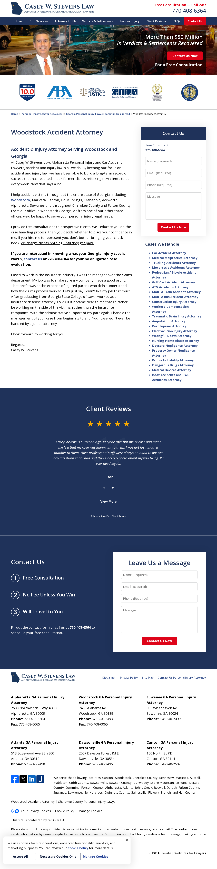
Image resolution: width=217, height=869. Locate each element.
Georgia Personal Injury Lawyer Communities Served (98, 114)
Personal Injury (130, 21)
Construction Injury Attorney (174, 302)
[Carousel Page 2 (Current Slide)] (112, 487)
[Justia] (40, 779)
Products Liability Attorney (173, 360)
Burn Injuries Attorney (169, 326)
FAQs (176, 21)
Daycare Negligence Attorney (175, 346)
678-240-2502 (170, 764)
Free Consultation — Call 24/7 (180, 5)
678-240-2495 (102, 764)
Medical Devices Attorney (171, 370)
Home (19, 21)
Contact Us (195, 21)
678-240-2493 (102, 719)
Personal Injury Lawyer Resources (42, 114)
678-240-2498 (34, 764)
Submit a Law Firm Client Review (108, 516)
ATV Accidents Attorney (170, 287)
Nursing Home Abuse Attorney (175, 341)
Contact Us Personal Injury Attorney (182, 677)
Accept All (20, 856)
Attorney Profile (65, 21)
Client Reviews (156, 21)
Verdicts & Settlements (97, 21)
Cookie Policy (64, 811)
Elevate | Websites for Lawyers (177, 853)
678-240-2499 (170, 719)
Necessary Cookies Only (58, 856)
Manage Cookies (90, 811)
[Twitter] (23, 779)
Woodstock (20, 200)
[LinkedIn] (32, 779)
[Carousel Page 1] (104, 487)
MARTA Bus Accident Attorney (175, 297)
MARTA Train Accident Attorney (176, 292)
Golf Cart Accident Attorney (173, 282)
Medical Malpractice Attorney (174, 258)
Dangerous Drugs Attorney (173, 365)
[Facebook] (15, 779)
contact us (33, 259)
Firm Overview (38, 21)
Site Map (148, 677)
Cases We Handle (162, 244)
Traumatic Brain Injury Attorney (176, 316)
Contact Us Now (185, 56)
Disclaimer (109, 677)
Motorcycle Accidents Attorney (176, 267)
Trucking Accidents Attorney (174, 263)
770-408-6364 (189, 10)
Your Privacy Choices (36, 811)
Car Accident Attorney (169, 253)
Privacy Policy (129, 677)
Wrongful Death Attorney (171, 336)
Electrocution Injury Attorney (174, 331)
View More (108, 501)
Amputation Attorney (168, 321)
